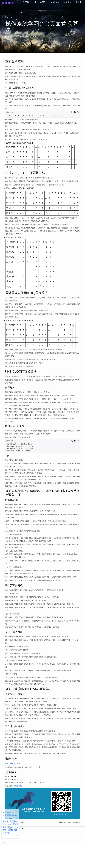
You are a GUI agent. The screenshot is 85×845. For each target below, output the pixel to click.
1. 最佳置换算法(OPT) (10, 815)
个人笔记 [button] (41, 2)
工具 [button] (27, 2)
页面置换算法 (8, 812)
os (7, 17)
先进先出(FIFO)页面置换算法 (10, 818)
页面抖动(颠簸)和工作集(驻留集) (10, 830)
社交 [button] (55, 2)
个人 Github (11, 776)
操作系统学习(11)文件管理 (68, 822)
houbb (16, 36)
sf (11, 17)
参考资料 (6, 833)
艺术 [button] (79, 2)
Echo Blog (7, 3)
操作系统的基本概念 (12, 763)
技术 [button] (67, 2)
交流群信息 (17, 786)
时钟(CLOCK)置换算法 (10, 824)
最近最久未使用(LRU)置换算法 (10, 821)
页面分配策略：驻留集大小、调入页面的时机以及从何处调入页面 (10, 827)
